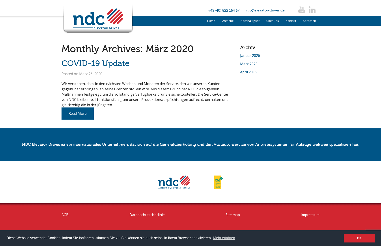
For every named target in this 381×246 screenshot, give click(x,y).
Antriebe (228, 21)
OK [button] (359, 238)
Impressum (310, 214)
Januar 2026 (250, 55)
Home (211, 21)
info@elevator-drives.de (265, 10)
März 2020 (249, 63)
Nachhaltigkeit (250, 21)
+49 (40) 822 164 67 (223, 11)
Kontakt (291, 21)
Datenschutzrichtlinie (147, 214)
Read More (78, 113)
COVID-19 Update (95, 63)
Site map (233, 214)
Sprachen (309, 21)
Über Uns (272, 21)
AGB (65, 214)
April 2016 (248, 72)
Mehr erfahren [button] (224, 238)
